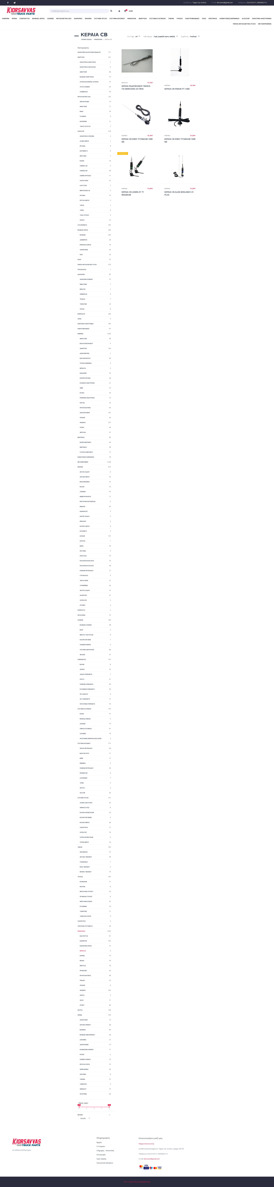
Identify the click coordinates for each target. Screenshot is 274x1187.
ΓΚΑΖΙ (204, 18)
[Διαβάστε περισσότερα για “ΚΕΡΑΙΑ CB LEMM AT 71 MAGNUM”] (139, 166)
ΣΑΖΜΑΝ (50, 18)
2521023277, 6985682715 (257, 2)
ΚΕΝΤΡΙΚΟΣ (213, 18)
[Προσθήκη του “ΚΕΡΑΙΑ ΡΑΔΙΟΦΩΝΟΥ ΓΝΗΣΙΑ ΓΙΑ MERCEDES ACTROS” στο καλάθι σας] (139, 60)
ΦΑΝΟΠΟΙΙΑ (131, 18)
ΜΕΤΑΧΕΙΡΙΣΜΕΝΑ (264, 24)
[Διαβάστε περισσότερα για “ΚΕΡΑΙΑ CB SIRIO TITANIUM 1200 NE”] (139, 113)
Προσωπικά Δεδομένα (105, 1163)
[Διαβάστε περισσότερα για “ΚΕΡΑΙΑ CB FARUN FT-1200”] (182, 62)
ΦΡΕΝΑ (14, 18)
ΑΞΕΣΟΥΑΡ (245, 18)
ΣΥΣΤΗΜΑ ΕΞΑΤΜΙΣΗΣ (157, 18)
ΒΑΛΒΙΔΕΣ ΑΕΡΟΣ (38, 18)
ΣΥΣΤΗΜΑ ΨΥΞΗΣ (100, 18)
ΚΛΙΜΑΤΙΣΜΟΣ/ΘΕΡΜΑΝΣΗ (229, 18)
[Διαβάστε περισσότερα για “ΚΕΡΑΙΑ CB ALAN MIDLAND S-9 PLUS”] (182, 166)
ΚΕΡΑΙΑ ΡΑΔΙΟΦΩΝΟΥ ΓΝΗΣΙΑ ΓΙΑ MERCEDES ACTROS (136, 87)
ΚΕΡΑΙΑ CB (125, 83)
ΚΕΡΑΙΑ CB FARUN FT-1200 (176, 89)
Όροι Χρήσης (101, 1159)
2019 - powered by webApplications (137, 1182)
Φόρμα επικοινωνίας (146, 1144)
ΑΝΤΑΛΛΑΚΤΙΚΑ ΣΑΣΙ (63, 18)
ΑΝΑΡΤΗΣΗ (143, 18)
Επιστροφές (101, 1155)
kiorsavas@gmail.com (225, 2)
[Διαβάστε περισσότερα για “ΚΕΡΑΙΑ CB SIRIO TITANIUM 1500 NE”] (182, 113)
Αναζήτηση (111, 11)
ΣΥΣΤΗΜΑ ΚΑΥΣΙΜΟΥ (117, 18)
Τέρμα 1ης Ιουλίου (199, 2)
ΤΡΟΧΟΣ (179, 18)
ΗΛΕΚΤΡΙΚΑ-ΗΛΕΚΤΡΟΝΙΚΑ (261, 18)
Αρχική (99, 1142)
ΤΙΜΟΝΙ (171, 18)
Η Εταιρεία (101, 1146)
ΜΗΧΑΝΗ (88, 18)
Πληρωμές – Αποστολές (105, 1150)
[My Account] (119, 11)
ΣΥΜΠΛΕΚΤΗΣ (24, 18)
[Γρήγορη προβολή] (134, 60)
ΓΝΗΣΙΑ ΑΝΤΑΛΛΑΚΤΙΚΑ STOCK (244, 24)
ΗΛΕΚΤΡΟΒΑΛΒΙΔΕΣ (192, 18)
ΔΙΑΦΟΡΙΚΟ (78, 18)
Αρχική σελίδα (86, 39)
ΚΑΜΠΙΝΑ (5, 18)
